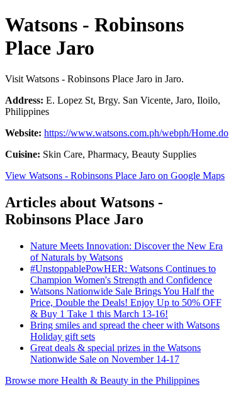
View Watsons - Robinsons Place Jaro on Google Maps (115, 175)
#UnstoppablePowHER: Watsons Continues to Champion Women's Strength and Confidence (123, 274)
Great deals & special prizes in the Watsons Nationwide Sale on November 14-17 (115, 353)
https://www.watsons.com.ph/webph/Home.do (136, 133)
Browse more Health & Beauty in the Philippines (102, 380)
